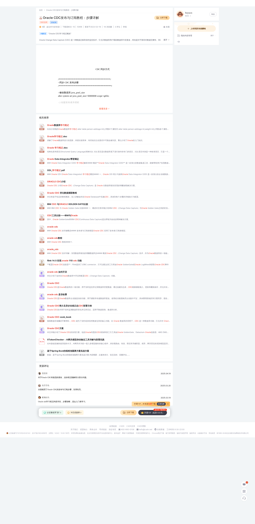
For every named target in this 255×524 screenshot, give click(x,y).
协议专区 (112, 429)
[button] (166, 40)
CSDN (121, 426)
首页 (41, 10)
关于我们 (74, 429)
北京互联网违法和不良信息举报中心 (99, 433)
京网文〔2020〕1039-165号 (59, 433)
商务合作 (93, 429)
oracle (53, 22)
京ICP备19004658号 (39, 433)
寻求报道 (103, 429)
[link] (41, 10)
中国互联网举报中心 (143, 433)
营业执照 (212, 433)
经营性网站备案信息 (78, 433)
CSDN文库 (130, 426)
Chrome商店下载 (158, 433)
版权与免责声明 (182, 433)
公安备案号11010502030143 (19, 433)
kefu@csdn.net (145, 429)
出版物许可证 (202, 433)
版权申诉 (193, 433)
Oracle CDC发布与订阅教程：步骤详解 (71, 18)
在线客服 (160, 429)
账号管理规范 (170, 433)
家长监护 (117, 433)
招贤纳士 (84, 429)
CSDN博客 (141, 426)
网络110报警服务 (128, 433)
